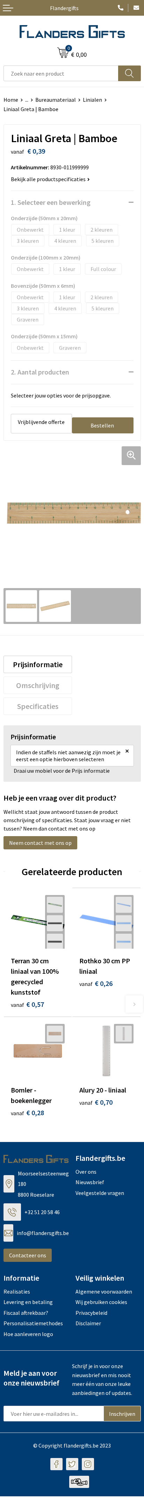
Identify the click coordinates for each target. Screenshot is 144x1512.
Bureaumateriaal (55, 99)
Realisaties (16, 1291)
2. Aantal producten (40, 372)
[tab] (37, 664)
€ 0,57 (27, 1004)
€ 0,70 (96, 1102)
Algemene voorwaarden (103, 1291)
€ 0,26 (96, 983)
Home (10, 99)
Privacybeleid (91, 1312)
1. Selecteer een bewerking (51, 202)
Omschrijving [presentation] (37, 685)
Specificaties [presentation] (37, 706)
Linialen (92, 99)
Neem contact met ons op (40, 842)
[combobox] (60, 73)
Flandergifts (64, 8)
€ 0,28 (27, 1112)
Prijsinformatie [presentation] (38, 664)
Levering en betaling (28, 1301)
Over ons (85, 1171)
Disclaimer (88, 1323)
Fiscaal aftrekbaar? (25, 1312)
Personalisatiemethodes (33, 1323)
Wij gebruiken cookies (101, 1301)
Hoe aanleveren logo (28, 1333)
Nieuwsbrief (89, 1182)
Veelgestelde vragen (99, 1192)
